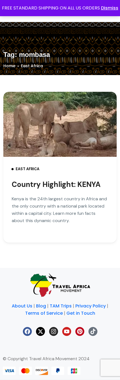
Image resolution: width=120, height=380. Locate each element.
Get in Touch (80, 313)
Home (9, 66)
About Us (22, 306)
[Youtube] (66, 331)
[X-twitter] (40, 331)
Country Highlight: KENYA (56, 184)
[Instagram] (53, 331)
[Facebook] (27, 331)
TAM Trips (61, 306)
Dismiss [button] (109, 8)
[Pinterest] (79, 331)
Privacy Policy (90, 306)
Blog (41, 306)
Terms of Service (44, 313)
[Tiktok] (92, 331)
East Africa (32, 66)
